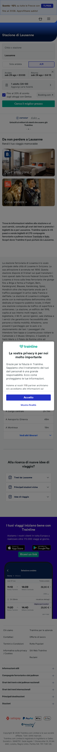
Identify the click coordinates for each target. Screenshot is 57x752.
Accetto (28, 397)
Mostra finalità (28, 405)
